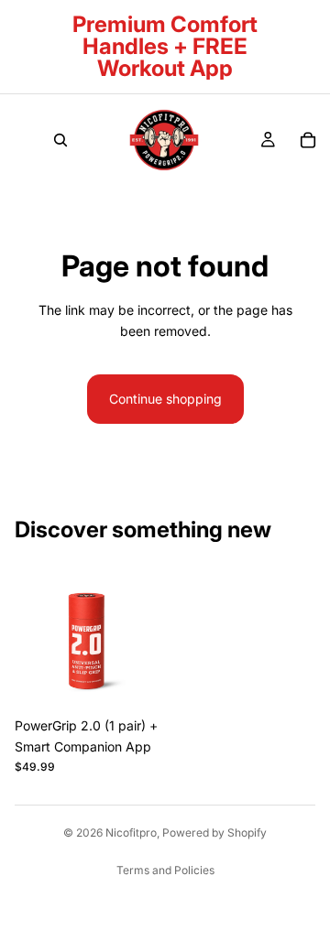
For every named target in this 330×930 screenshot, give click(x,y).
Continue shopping (165, 398)
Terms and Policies (165, 870)
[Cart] (308, 140)
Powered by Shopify (214, 832)
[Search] (60, 140)
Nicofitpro (131, 832)
